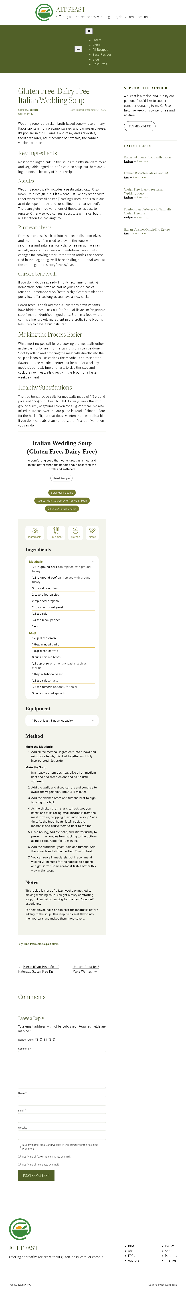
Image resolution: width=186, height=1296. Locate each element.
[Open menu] (78, 49)
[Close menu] (89, 31)
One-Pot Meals (32, 944)
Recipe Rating (26, 1039)
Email (22, 1110)
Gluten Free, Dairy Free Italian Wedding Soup (144, 191)
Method (75, 536)
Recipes (34, 109)
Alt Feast (70, 9)
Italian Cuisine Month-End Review (147, 229)
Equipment (56, 536)
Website (22, 1127)
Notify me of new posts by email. (40, 1164)
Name (22, 1093)
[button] (93, 561)
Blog (126, 177)
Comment (24, 1048)
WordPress (171, 1284)
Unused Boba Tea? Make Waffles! (146, 173)
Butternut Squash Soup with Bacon (147, 157)
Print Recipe (61, 478)
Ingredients (34, 536)
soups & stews (50, 944)
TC (32, 113)
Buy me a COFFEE (140, 126)
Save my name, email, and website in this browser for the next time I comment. (60, 1146)
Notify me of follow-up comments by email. (46, 1156)
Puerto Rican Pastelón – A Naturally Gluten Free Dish (147, 211)
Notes (92, 536)
